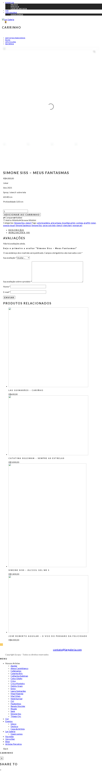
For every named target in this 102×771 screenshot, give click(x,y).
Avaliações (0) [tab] (19, 232)
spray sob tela (49, 225)
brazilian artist (68, 223)
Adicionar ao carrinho (22, 214)
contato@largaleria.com (67, 649)
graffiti (87, 223)
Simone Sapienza (23, 225)
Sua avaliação (10, 257)
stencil (28, 223)
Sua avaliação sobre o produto (17, 281)
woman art (77, 225)
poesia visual (9, 225)
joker (93, 223)
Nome (6, 286)
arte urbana (56, 223)
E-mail (6, 292)
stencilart (67, 225)
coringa (79, 223)
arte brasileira (43, 223)
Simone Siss (19, 223)
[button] (0, 769)
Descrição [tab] (16, 230)
